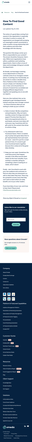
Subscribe (16, 224)
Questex (7, 340)
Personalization (7, 319)
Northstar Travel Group (10, 346)
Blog (12, 12)
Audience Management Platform (11, 307)
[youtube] (28, 426)
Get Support (6, 389)
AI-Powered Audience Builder (10, 326)
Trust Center (6, 433)
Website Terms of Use (8, 435)
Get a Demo (6, 287)
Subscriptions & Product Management (12, 313)
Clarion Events (6, 349)
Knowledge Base (7, 382)
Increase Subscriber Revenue (10, 417)
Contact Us (5, 281)
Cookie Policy (16, 438)
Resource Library (7, 365)
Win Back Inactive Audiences (10, 414)
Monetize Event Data (8, 408)
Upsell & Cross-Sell (7, 420)
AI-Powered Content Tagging (10, 316)
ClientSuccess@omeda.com (12, 190)
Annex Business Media (8, 352)
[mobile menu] (29, 2)
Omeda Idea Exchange (8, 275)
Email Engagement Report (11, 371)
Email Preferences (7, 438)
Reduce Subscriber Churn (9, 411)
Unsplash (24, 198)
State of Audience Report (12, 368)
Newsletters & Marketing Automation (12, 310)
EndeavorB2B (8, 343)
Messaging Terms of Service (21, 435)
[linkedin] (25, 426)
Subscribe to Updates (8, 284)
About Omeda (6, 272)
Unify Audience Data (8, 399)
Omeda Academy (7, 386)
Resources (7, 12)
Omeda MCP (6, 329)
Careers (5, 278)
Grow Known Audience (8, 402)
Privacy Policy (14, 433)
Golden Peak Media (8, 355)
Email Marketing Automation (10, 323)
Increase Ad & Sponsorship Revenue (12, 405)
